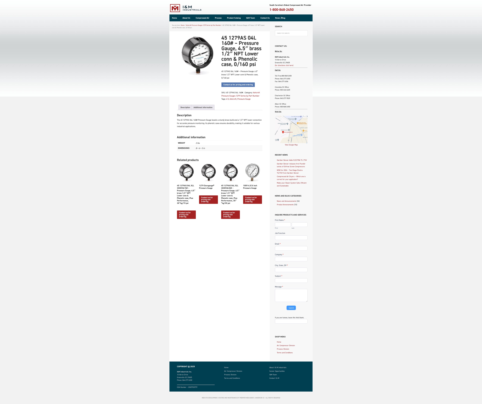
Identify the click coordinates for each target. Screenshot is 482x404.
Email (278, 244)
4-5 (227, 99)
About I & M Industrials (277, 367)
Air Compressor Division (286, 345)
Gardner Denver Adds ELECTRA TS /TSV (292, 160)
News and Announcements (286, 201)
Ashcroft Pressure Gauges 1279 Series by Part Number (203, 25)
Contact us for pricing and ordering (238, 84)
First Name (280, 220)
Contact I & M (274, 378)
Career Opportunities (277, 371)
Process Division (283, 349)
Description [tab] (185, 107)
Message (279, 287)
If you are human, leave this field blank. (289, 317)
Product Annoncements (285, 204)
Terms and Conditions (285, 352)
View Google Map (291, 145)
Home (279, 342)
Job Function (280, 233)
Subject (278, 276)
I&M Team (273, 374)
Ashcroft (233, 99)
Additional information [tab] (203, 107)
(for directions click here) (284, 65)
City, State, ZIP (281, 265)
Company (279, 254)
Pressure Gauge (244, 99)
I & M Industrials (185, 8)
